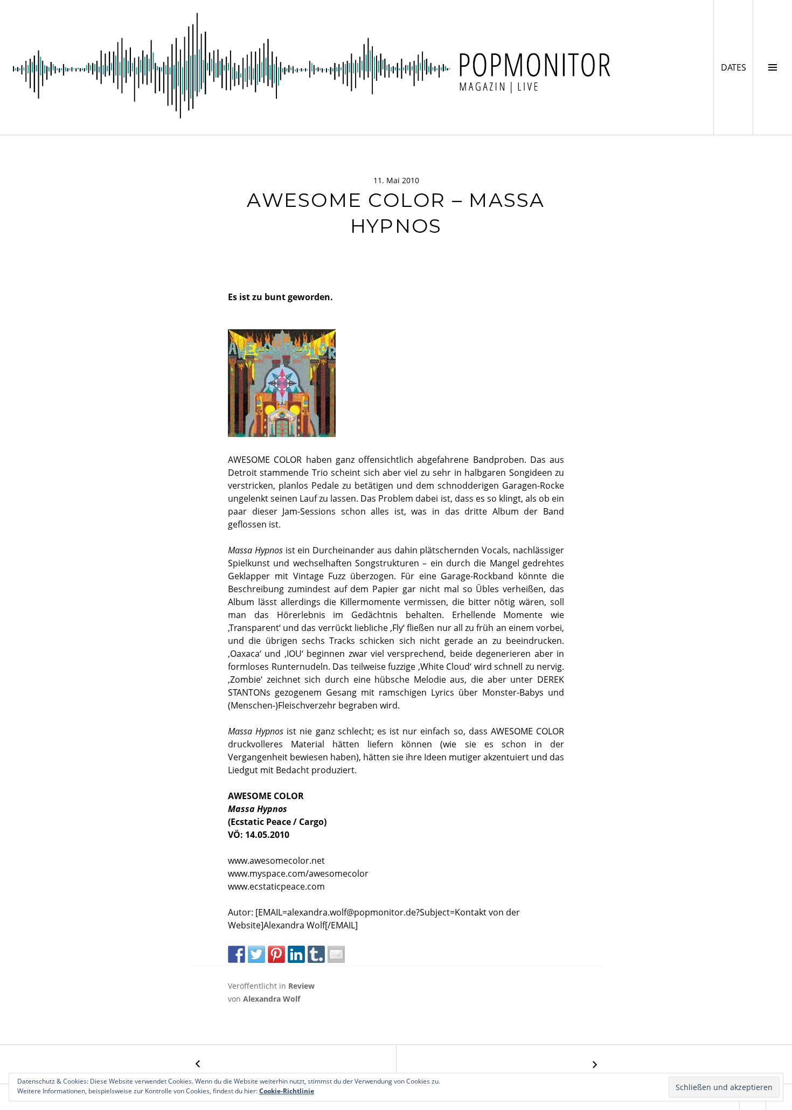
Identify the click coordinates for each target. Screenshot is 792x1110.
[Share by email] (336, 954)
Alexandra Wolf (271, 999)
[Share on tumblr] (316, 954)
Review (301, 986)
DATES (737, 67)
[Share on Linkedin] (296, 954)
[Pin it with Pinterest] (276, 954)
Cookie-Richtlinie (286, 1090)
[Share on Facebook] (236, 954)
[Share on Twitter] (256, 954)
